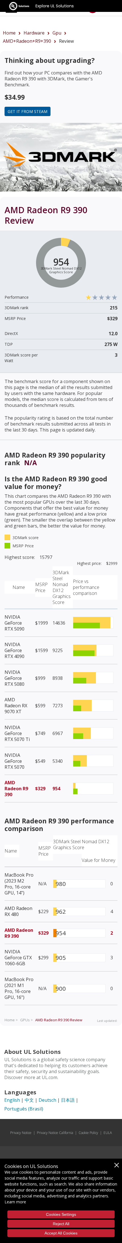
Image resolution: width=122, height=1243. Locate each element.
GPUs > (26, 1020)
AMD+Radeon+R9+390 (27, 41)
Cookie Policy (88, 1132)
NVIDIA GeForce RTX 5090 (14, 623)
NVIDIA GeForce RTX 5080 (14, 678)
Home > (11, 1020)
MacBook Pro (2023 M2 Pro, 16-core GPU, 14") (19, 884)
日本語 (68, 1100)
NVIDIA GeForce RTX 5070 (14, 761)
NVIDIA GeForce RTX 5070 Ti (17, 733)
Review (58, 1020)
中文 (29, 1100)
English (12, 1100)
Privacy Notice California (55, 1132)
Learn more (15, 1201)
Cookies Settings (61, 1214)
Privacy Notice (20, 1132)
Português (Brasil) (23, 1109)
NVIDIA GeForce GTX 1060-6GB (18, 958)
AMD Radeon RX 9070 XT (16, 706)
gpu (56, 33)
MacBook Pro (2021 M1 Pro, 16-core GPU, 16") (19, 988)
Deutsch (47, 1100)
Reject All (61, 1223)
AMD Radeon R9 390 (16, 788)
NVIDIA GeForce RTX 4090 (14, 650)
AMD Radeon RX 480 (18, 911)
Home (9, 33)
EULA (108, 1132)
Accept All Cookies (61, 1233)
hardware (34, 33)
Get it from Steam (27, 111)
